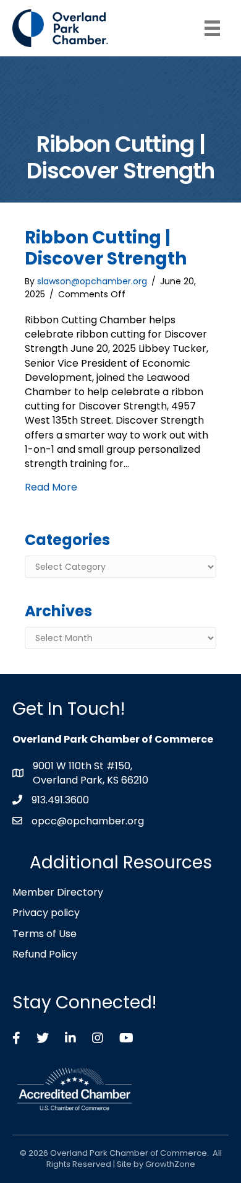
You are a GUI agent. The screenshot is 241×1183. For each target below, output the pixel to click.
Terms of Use (44, 934)
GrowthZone (170, 1164)
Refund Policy (44, 954)
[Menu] (212, 28)
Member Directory (57, 892)
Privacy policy (46, 913)
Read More (51, 487)
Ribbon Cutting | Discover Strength (106, 248)
